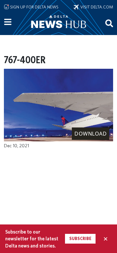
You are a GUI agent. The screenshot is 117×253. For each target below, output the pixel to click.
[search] (109, 23)
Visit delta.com (96, 6)
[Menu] (8, 22)
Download (90, 133)
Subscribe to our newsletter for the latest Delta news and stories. (31, 239)
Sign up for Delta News (33, 6)
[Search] (109, 23)
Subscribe (80, 238)
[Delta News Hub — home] (58, 30)
